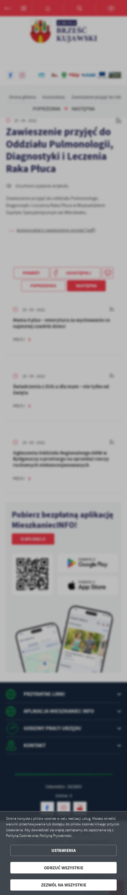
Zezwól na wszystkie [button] (63, 885)
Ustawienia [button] (63, 850)
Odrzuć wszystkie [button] (63, 868)
